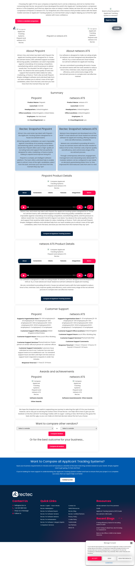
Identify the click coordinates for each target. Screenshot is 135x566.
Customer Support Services (27, 342)
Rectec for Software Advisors (49, 516)
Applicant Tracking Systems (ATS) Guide (109, 511)
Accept (94, 558)
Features (63, 192)
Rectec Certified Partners (76, 514)
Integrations (76, 192)
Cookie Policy (109, 562)
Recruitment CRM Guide (104, 514)
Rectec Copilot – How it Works (50, 505)
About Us (71, 527)
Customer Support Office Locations (34, 331)
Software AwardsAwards (71, 398)
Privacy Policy (72, 516)
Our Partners (92, 28)
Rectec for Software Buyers (49, 511)
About (24, 192)
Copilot (48, 28)
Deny (109, 558)
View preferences (124, 558)
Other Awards (36, 401)
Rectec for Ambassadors (48, 519)
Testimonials (72, 522)
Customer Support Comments (30, 348)
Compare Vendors (57, 433)
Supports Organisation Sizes (28, 318)
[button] (131, 543)
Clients (50, 192)
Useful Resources (73, 508)
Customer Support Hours (26, 336)
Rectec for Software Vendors (49, 514)
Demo (89, 192)
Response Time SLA (29, 362)
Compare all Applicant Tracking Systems (57, 233)
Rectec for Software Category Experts (52, 522)
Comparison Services (47, 525)
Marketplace (63, 28)
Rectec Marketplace (46, 508)
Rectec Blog (72, 511)
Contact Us (71, 505)
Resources (76, 28)
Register (104, 28)
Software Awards (36, 398)
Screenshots (37, 192)
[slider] (49, 207)
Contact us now (67, 480)
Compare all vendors (57, 446)
